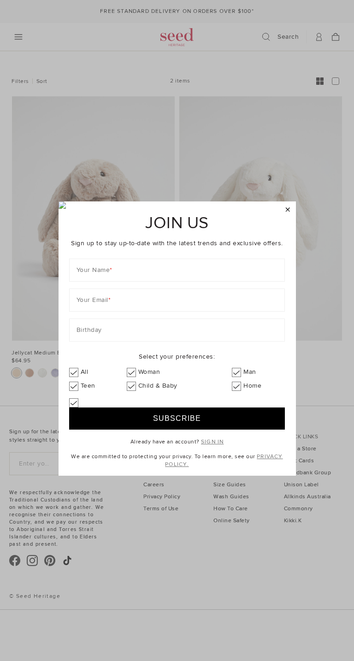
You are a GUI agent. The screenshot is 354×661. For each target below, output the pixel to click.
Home (252, 386)
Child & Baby (157, 386)
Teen (88, 386)
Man (249, 372)
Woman (149, 372)
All (84, 372)
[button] (288, 210)
